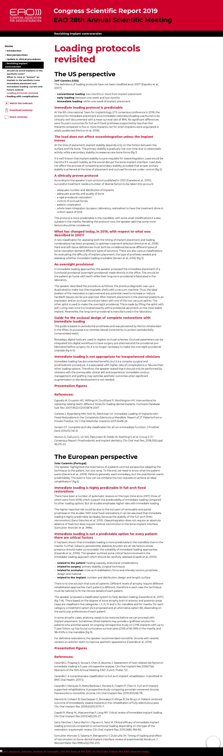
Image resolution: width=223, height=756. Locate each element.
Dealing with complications (22, 96)
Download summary (20, 110)
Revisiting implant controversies (16, 65)
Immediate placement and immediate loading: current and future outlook (24, 86)
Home (9, 46)
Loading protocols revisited (22, 93)
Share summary (18, 117)
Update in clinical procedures (23, 59)
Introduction (13, 50)
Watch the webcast (20, 103)
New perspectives (17, 55)
